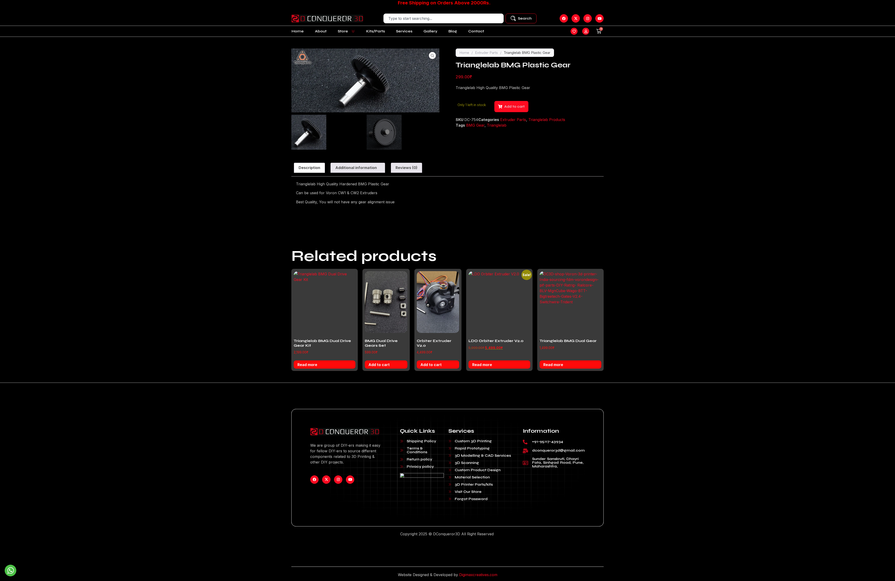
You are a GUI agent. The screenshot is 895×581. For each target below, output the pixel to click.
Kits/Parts (375, 31)
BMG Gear (475, 125)
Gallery (430, 31)
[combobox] (443, 18)
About (321, 31)
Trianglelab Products (546, 119)
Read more (307, 364)
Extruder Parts (486, 52)
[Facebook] (314, 479)
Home (298, 31)
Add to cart (514, 106)
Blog (452, 31)
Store (343, 31)
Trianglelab (496, 125)
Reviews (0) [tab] (406, 167)
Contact (476, 31)
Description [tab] (309, 167)
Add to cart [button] (379, 364)
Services (404, 31)
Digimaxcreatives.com (478, 574)
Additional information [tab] (356, 167)
